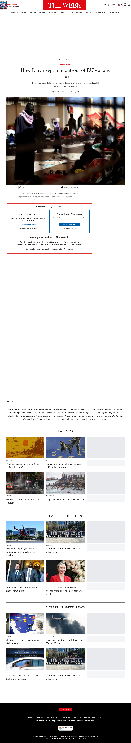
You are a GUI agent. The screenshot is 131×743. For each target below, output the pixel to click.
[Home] (13, 12)
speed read (65, 64)
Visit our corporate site (91, 736)
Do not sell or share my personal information (76, 721)
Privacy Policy (85, 717)
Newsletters (52, 12)
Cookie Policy (97, 717)
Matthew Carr (58, 92)
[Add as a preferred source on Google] (65, 728)
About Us (31, 717)
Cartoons (63, 12)
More (88, 12)
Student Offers (114, 12)
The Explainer (21, 12)
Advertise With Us (43, 721)
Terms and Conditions (68, 717)
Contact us (68, 249)
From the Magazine (76, 12)
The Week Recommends (37, 12)
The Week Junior (100, 12)
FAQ (53, 721)
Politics (68, 60)
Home (61, 60)
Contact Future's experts (47, 717)
